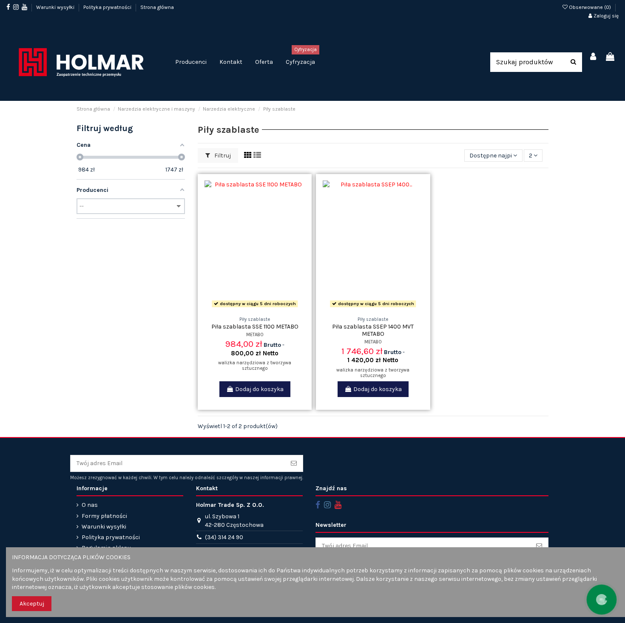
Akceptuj (32, 603)
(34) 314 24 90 (224, 537)
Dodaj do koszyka (259, 389)
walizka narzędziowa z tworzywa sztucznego (254, 365)
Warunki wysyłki (56, 7)
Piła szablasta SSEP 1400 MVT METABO (373, 330)
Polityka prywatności (108, 7)
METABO (255, 334)
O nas (90, 505)
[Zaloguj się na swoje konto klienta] (593, 57)
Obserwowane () (590, 7)
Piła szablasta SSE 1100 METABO (254, 326)
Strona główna (157, 7)
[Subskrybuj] (294, 463)
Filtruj (222, 155)
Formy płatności (104, 516)
